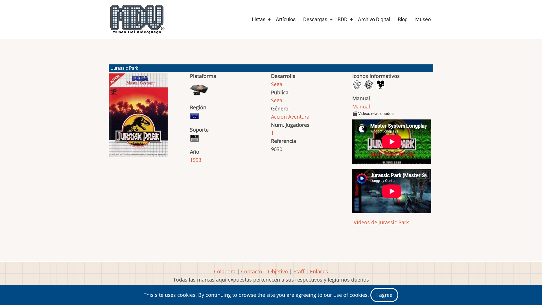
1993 (195, 159)
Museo (423, 19)
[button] (138, 117)
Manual (361, 106)
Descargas (315, 19)
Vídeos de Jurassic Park (380, 222)
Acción (279, 116)
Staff (299, 271)
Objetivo (278, 271)
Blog (403, 19)
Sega (276, 84)
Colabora (224, 271)
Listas (258, 19)
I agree (384, 294)
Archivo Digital (374, 19)
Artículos (286, 19)
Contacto (251, 271)
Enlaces (319, 271)
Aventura (298, 116)
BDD (343, 19)
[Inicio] (137, 19)
